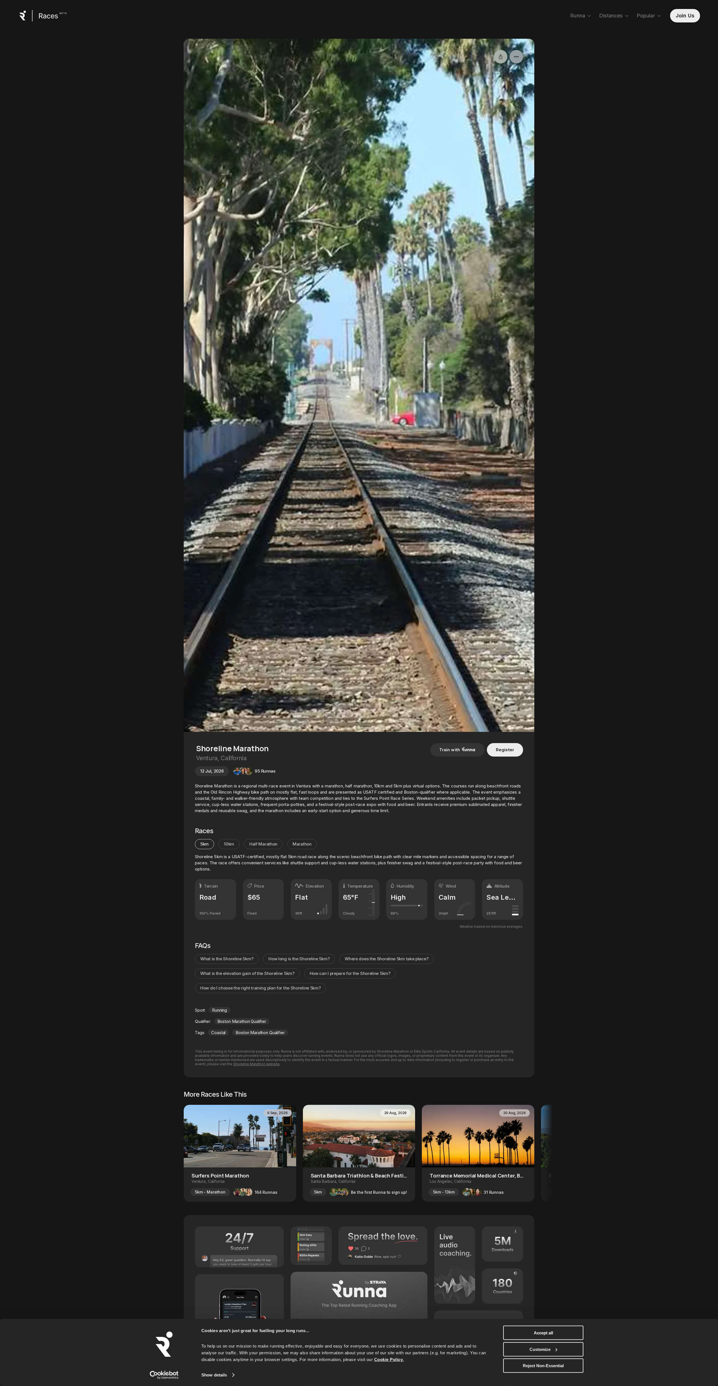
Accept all (543, 1332)
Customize (540, 1349)
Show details (214, 1375)
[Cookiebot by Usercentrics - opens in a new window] (164, 1375)
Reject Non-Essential (543, 1365)
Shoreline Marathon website (256, 1064)
